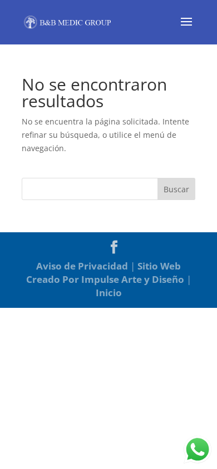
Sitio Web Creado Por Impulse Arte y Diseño (105, 273)
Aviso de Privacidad (82, 266)
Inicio (109, 292)
